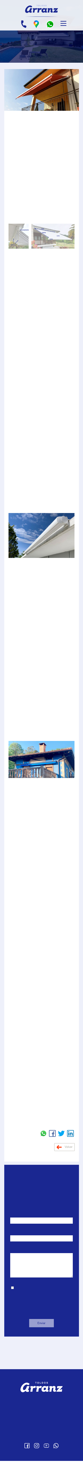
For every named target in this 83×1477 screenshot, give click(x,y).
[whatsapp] (50, 24)
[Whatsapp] (55, 1461)
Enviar (41, 1339)
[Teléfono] (23, 24)
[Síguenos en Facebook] (27, 1461)
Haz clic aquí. (56, 1034)
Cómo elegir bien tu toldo (20, 1372)
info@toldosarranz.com (45, 1432)
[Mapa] (36, 24)
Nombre (16, 1231)
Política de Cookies (41, 1452)
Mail (13, 1249)
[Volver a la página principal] (41, 8)
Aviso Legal (41, 1440)
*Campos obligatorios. (26, 1319)
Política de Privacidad (41, 1446)
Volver (68, 1163)
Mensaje (16, 1266)
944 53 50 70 (48, 1425)
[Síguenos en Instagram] (36, 1461)
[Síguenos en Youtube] (46, 1461)
